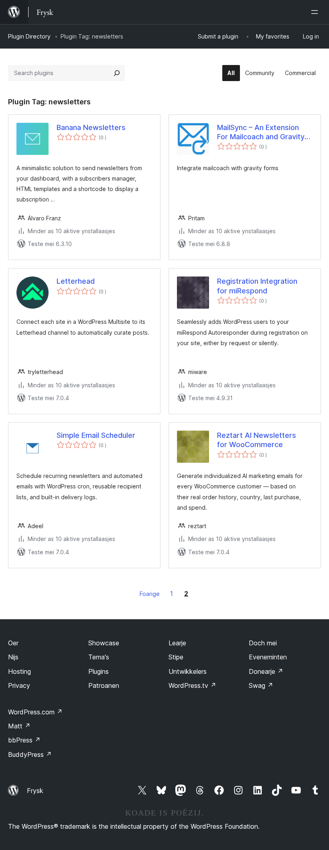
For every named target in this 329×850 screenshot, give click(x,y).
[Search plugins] (117, 73)
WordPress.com (35, 712)
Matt (19, 726)
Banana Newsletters (91, 127)
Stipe (176, 657)
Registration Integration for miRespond (257, 286)
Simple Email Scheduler (96, 435)
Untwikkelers (188, 671)
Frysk (35, 791)
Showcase (103, 643)
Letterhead (76, 281)
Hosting (19, 671)
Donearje (266, 671)
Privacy (19, 685)
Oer (13, 643)
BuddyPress (30, 754)
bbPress (24, 740)
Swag (261, 685)
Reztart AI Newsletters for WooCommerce (256, 440)
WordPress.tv (192, 685)
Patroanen (103, 685)
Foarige (150, 593)
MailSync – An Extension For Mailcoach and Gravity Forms (261, 132)
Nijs (13, 657)
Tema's (98, 657)
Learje (177, 643)
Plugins (98, 671)
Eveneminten (268, 657)
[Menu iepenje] (316, 12)
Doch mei (263, 643)
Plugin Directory (29, 36)
